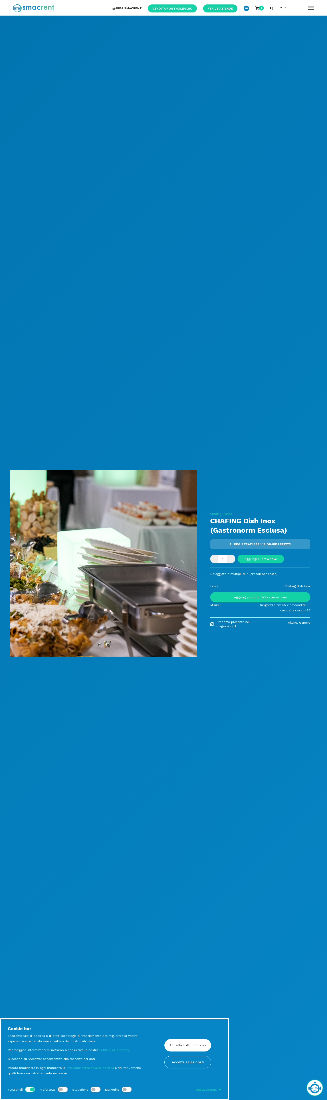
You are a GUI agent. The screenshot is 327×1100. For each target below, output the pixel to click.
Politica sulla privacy (114, 1050)
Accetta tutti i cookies (187, 1045)
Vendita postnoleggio (172, 8)
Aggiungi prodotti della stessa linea (260, 597)
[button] (24, 563)
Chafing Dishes (221, 514)
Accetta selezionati (188, 1062)
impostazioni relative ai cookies (90, 1068)
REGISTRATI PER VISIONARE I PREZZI (262, 544)
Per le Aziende (220, 8)
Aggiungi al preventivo (260, 559)
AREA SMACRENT (128, 8)
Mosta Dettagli (206, 1089)
